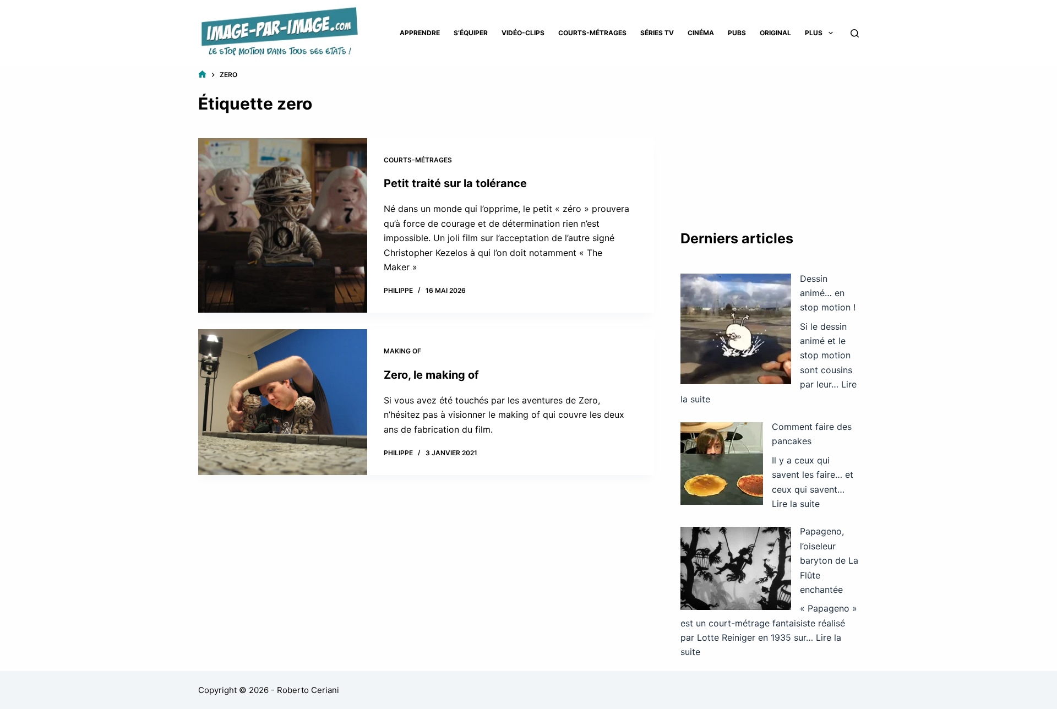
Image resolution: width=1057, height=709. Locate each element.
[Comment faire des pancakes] (721, 463)
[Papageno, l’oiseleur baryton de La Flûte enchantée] (735, 568)
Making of (402, 351)
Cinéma (701, 33)
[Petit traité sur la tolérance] (282, 225)
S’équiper (471, 33)
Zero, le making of (431, 374)
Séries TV (657, 33)
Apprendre (420, 33)
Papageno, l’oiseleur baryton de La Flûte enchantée (829, 560)
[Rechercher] (855, 33)
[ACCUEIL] (202, 74)
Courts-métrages (592, 33)
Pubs (737, 33)
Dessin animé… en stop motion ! (828, 293)
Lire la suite (796, 503)
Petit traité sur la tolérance (455, 183)
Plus (813, 33)
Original (775, 33)
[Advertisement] (769, 137)
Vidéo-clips (523, 33)
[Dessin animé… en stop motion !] (735, 329)
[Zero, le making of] (282, 402)
